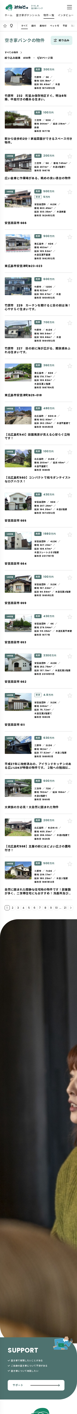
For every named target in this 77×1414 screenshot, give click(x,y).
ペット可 (54, 25)
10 (56, 908)
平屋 (65, 25)
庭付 (33, 25)
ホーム (9, 15)
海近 (73, 25)
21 (65, 908)
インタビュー (66, 15)
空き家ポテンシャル (28, 15)
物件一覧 (49, 15)
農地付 (43, 25)
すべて (24, 25)
